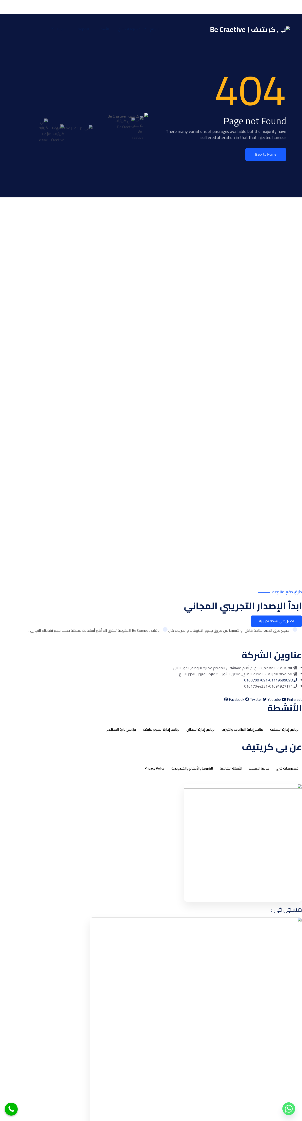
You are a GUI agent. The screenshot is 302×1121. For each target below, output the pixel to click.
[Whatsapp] (288, 1108)
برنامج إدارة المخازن (200, 729)
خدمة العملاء (259, 768)
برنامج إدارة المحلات (284, 729)
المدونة (83, 29)
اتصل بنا (62, 29)
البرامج (154, 29)
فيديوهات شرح (129, 29)
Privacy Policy (154, 768)
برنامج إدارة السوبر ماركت (161, 729)
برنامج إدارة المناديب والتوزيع (242, 729)
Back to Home (265, 154)
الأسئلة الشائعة (231, 768)
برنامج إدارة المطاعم (121, 729)
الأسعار (103, 29)
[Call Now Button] (11, 1109)
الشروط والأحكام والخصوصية (192, 768)
